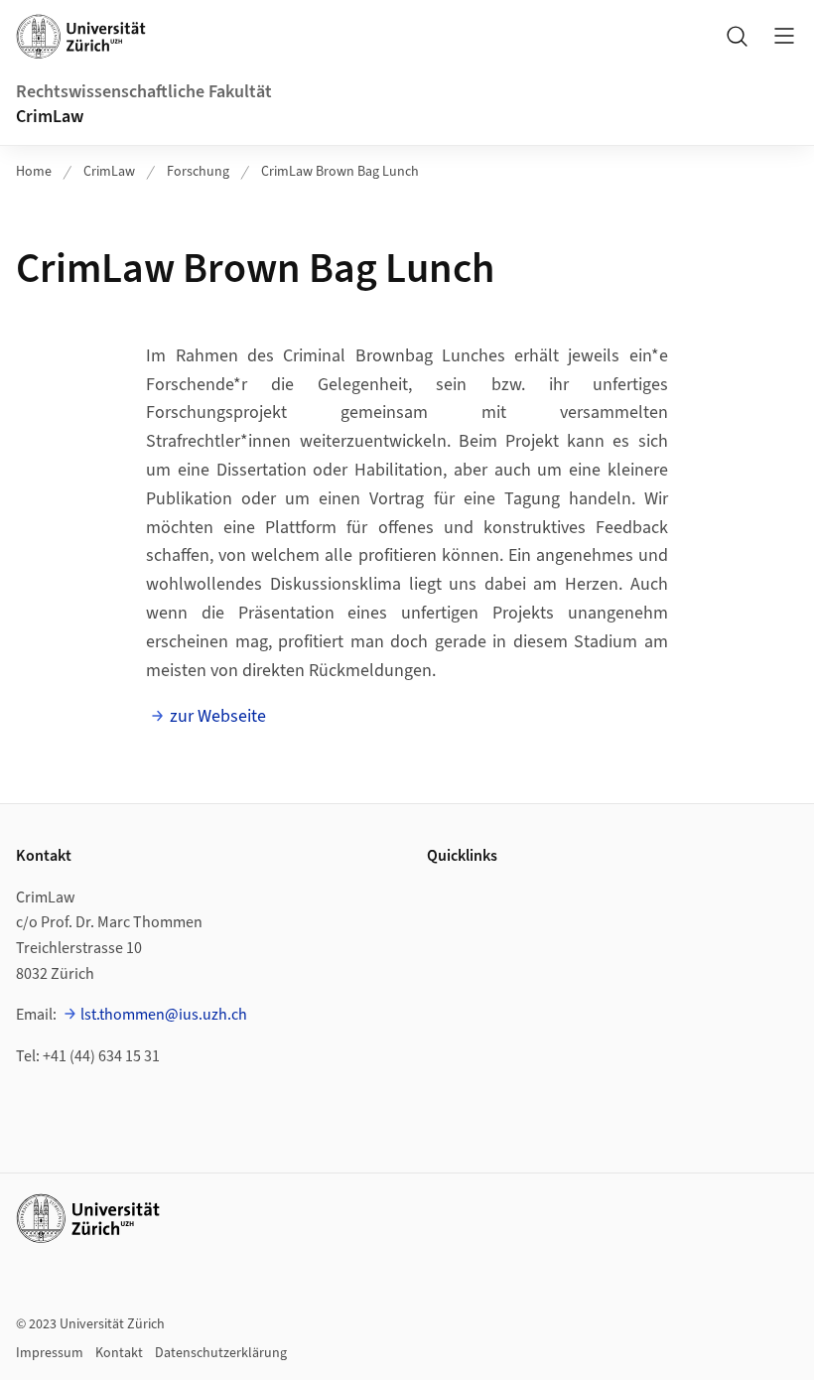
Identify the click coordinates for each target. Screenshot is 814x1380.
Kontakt (119, 1353)
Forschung (198, 172)
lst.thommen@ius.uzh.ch (163, 1015)
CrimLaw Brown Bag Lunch (340, 172)
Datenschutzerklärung (221, 1353)
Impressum (49, 1353)
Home (34, 172)
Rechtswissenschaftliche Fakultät (144, 91)
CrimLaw (49, 116)
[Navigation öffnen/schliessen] (784, 36)
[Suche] (736, 36)
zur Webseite (218, 716)
